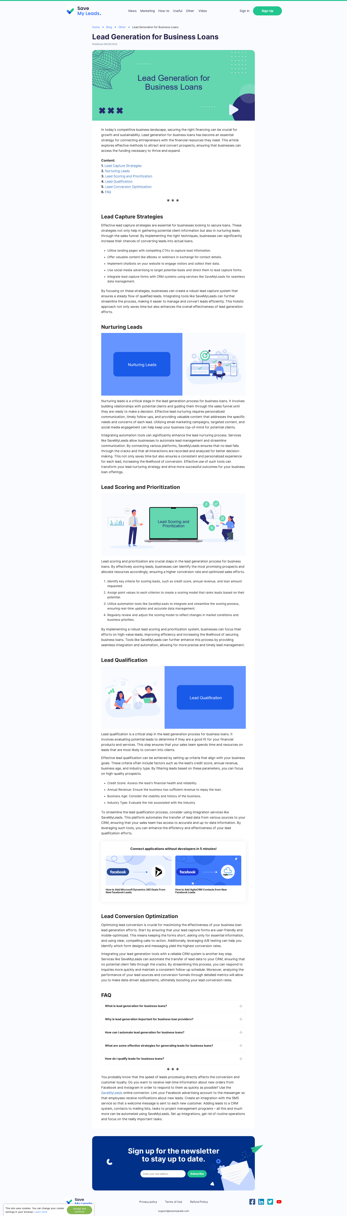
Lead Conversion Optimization (128, 187)
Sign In (244, 10)
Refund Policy (199, 1201)
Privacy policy (148, 1201)
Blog (109, 27)
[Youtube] (279, 1201)
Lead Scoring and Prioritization (128, 176)
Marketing (147, 10)
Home (96, 27)
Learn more (41, 1211)
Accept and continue (79, 1210)
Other (190, 10)
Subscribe (197, 1173)
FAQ (108, 192)
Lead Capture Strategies (123, 166)
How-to (163, 10)
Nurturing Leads (117, 171)
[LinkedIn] (261, 1201)
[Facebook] (252, 1201)
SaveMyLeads (111, 1093)
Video (202, 10)
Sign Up (267, 11)
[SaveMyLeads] (85, 11)
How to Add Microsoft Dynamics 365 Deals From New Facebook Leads (135, 891)
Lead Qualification (119, 181)
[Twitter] (270, 1201)
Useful (177, 10)
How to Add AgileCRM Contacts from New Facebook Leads (201, 891)
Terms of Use (173, 1201)
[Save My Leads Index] (81, 1202)
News (132, 10)
